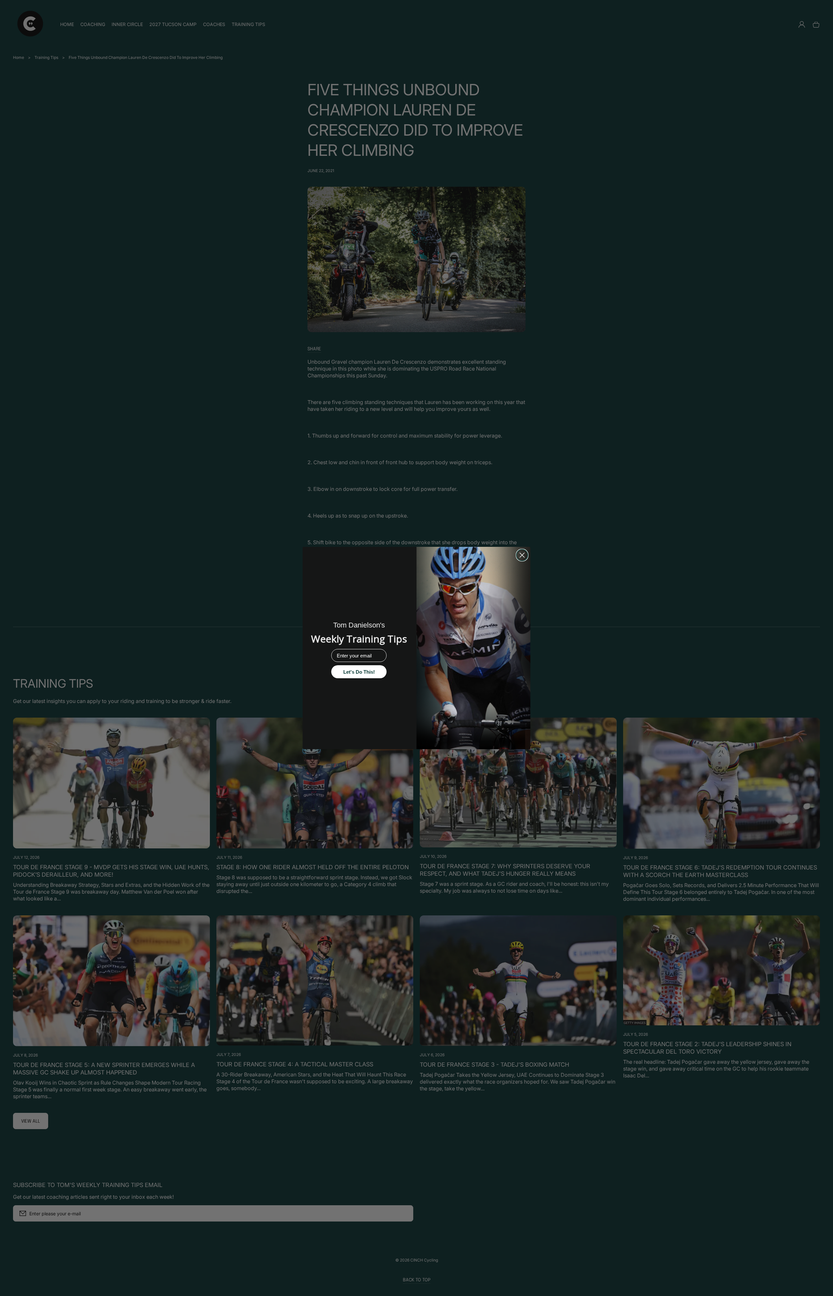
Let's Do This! (359, 672)
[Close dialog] (522, 555)
